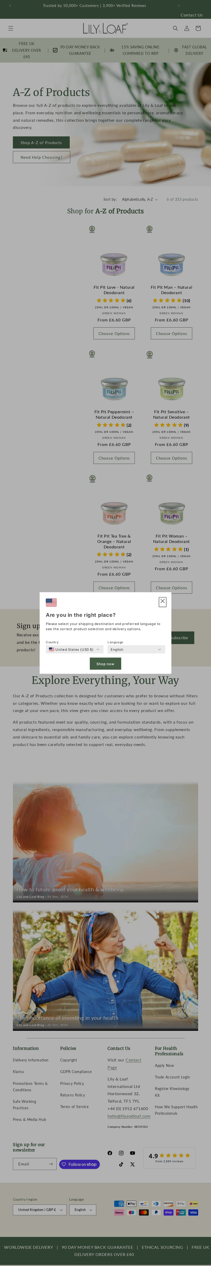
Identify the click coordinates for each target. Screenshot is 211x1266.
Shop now (105, 664)
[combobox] (71, 649)
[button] (162, 602)
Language (115, 642)
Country (52, 642)
